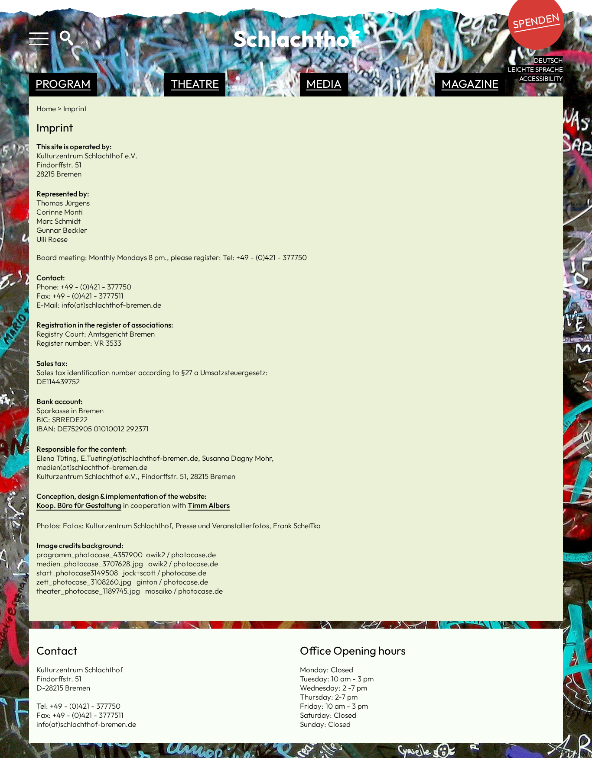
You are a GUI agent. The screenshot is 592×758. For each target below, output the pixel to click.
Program (63, 84)
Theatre (195, 84)
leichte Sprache (535, 69)
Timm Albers (209, 505)
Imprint (75, 108)
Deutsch (548, 60)
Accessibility (541, 78)
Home (47, 108)
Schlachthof (296, 38)
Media (324, 84)
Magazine (470, 84)
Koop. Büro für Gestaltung (78, 505)
